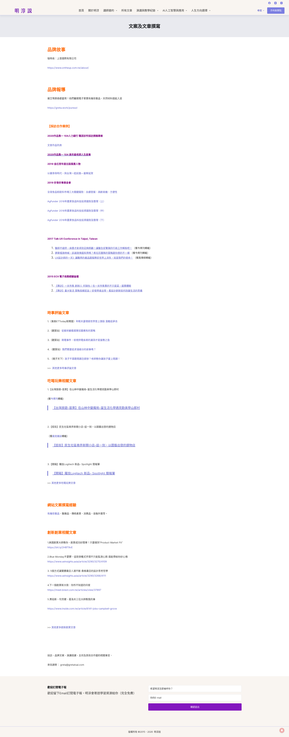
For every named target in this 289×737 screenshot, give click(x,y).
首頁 (81, 10)
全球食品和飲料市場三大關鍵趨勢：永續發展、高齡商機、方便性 (82, 191)
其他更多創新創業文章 (63, 627)
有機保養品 (53, 513)
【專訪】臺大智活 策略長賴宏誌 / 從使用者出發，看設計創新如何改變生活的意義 (98, 290)
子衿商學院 (275, 10)
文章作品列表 (54, 145)
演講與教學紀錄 (145, 10)
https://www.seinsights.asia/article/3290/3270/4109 (77, 561)
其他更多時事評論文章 (64, 368)
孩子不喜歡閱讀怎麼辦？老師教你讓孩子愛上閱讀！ (92, 358)
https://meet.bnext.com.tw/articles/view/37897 (74, 589)
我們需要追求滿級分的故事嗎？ (79, 349)
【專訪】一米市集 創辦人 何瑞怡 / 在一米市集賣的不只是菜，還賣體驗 (93, 285)
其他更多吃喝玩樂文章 (63, 482)
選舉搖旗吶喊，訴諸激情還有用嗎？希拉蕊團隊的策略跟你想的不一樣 (92, 252)
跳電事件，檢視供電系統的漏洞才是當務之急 (86, 339)
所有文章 (126, 10)
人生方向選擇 (199, 10)
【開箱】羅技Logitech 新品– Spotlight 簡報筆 (84, 473)
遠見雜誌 (57, 436)
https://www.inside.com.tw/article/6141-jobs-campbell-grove (82, 608)
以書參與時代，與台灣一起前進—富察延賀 (70, 173)
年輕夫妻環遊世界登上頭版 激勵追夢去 (97, 321)
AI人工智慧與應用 (173, 10)
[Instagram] (281, 3)
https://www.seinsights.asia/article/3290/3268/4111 (76, 575)
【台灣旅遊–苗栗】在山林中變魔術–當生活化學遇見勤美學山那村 (96, 408)
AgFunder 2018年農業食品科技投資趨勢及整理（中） (76, 210)
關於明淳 (93, 10)
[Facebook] (269, 3)
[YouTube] (275, 3)
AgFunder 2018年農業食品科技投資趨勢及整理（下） (76, 220)
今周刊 (54, 398)
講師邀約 (108, 10)
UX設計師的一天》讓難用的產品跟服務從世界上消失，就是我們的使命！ (94, 257)
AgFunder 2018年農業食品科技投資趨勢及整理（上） (76, 201)
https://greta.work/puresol (62, 107)
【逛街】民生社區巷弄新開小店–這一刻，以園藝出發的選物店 (94, 445)
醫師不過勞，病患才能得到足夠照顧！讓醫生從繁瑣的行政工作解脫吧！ (93, 248)
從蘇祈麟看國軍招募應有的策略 (78, 330)
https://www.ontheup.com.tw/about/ (68, 67)
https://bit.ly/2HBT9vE (60, 547)
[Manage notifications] (282, 730)
